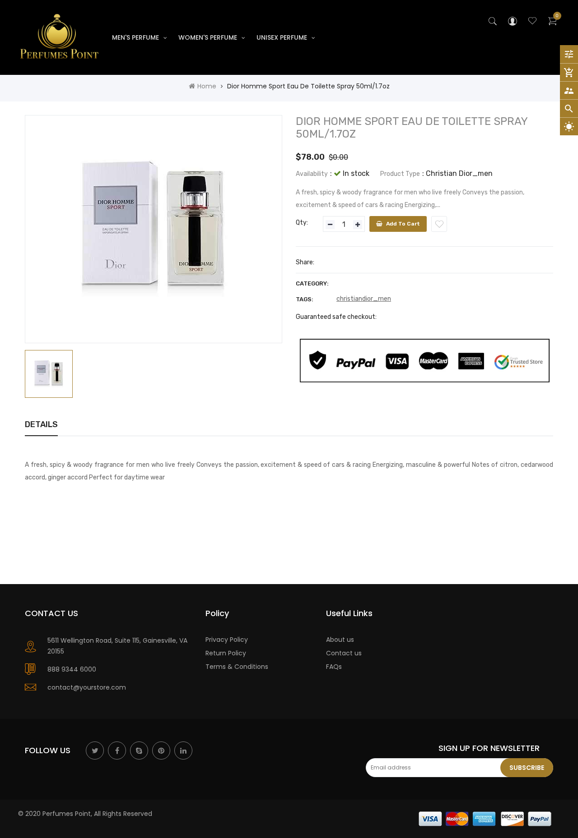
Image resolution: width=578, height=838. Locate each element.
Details (41, 424)
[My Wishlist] (532, 22)
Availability (312, 174)
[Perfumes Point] (485, 818)
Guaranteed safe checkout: (336, 317)
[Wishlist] (439, 224)
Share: (305, 262)
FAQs (334, 666)
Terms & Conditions (236, 666)
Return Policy (225, 653)
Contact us (344, 653)
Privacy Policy (226, 639)
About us (340, 639)
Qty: (302, 222)
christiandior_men (363, 299)
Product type (400, 174)
